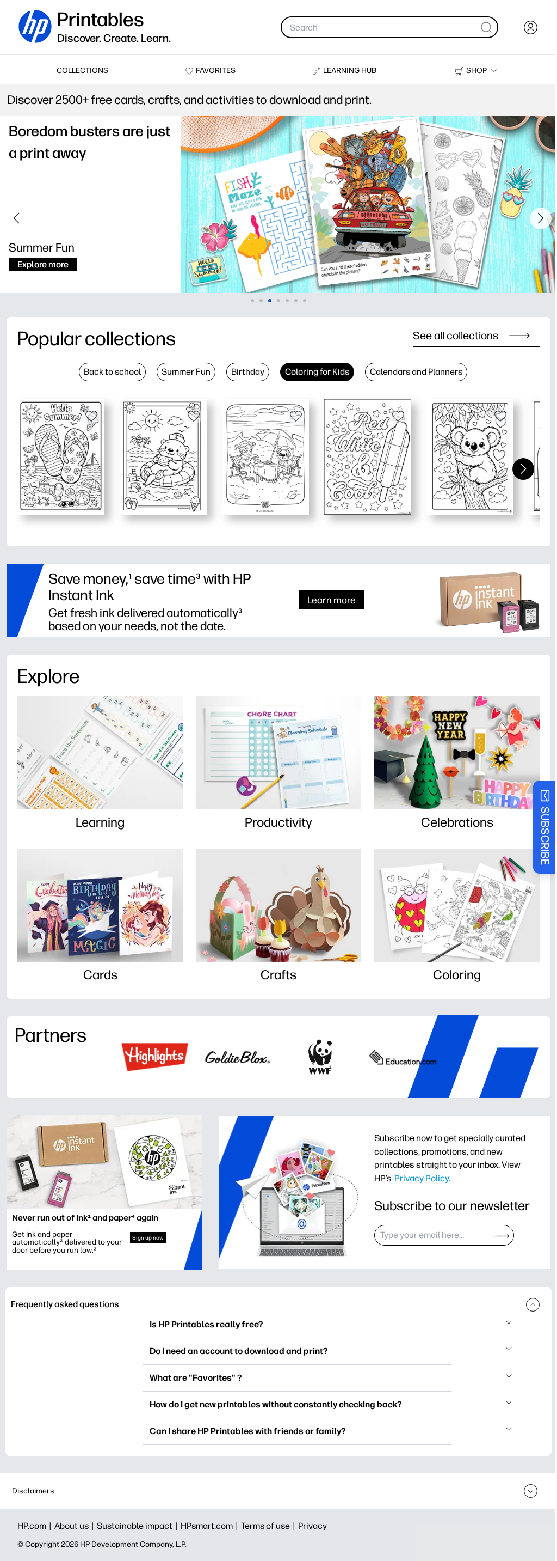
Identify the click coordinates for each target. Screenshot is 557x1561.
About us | (75, 1526)
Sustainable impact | (139, 1526)
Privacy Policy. (422, 1178)
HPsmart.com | (211, 1526)
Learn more (331, 600)
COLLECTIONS (82, 70)
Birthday (247, 372)
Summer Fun (186, 372)
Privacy (312, 1526)
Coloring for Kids (317, 372)
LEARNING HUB (349, 70)
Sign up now (148, 1237)
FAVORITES (216, 70)
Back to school (112, 372)
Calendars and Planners (416, 372)
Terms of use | (269, 1526)
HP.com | (35, 1526)
